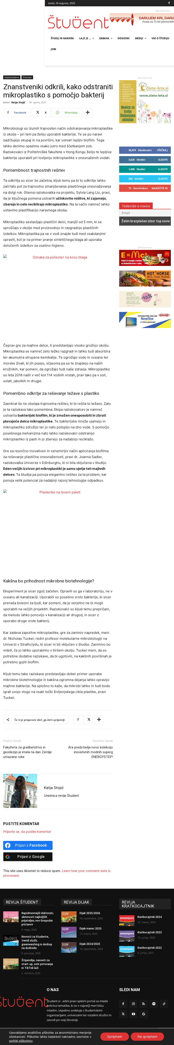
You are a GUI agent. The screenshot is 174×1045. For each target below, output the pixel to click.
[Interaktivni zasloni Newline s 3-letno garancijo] (145, 330)
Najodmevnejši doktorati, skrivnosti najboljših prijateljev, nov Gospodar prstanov (38, 919)
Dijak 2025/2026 (90, 913)
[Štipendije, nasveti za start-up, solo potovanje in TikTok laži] (11, 963)
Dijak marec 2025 (91, 928)
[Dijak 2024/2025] (69, 947)
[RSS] (143, 1004)
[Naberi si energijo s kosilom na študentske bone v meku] (145, 268)
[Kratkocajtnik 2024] (127, 920)
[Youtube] (133, 1014)
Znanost (27, 77)
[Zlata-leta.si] (145, 122)
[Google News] (143, 1014)
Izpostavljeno (12, 77)
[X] (88, 719)
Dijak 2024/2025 (90, 944)
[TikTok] (164, 1004)
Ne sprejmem (147, 1036)
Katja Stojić (18, 102)
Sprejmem (114, 1036)
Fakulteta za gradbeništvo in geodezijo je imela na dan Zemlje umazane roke (27, 752)
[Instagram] (133, 1004)
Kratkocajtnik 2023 (150, 932)
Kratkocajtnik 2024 (150, 917)
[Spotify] (154, 1004)
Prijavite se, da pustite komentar (27, 831)
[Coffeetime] (145, 309)
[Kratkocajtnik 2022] (127, 951)
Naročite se (160, 188)
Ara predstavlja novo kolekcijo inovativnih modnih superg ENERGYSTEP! (90, 752)
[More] (87, 112)
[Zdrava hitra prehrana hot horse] (145, 289)
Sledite (163, 159)
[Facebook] (169, 3)
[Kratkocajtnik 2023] (127, 936)
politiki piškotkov (21, 1041)
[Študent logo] (79, 22)
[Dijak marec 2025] (69, 932)
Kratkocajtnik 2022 (150, 947)
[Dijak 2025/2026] (69, 916)
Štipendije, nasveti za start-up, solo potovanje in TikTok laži (37, 964)
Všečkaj (162, 150)
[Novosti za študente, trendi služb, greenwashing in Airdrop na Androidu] (11, 940)
